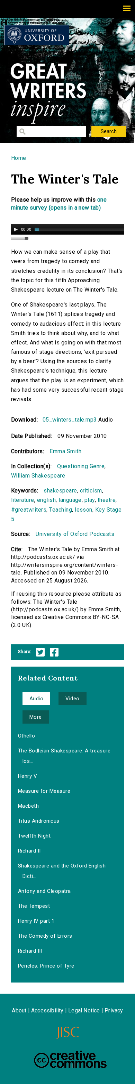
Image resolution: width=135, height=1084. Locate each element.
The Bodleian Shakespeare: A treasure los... (64, 756)
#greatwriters (28, 509)
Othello (26, 736)
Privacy (114, 1010)
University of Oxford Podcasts (75, 534)
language (70, 500)
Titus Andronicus (39, 821)
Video (72, 698)
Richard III (30, 951)
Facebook (54, 652)
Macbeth (28, 806)
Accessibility (47, 1010)
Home (18, 158)
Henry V (27, 776)
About (19, 1010)
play (89, 500)
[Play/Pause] (15, 229)
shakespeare (60, 490)
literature (22, 500)
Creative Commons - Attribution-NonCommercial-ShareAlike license (70, 1059)
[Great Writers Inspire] (36, 35)
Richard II (29, 851)
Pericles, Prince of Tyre (46, 966)
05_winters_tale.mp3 (70, 419)
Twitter (40, 652)
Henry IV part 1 (36, 921)
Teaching (60, 509)
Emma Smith (65, 451)
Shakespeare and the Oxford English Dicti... (62, 871)
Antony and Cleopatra (44, 891)
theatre (107, 500)
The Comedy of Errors (45, 936)
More (35, 717)
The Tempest (34, 906)
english (46, 500)
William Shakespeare (38, 475)
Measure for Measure (44, 791)
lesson (83, 509)
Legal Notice (84, 1010)
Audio (36, 698)
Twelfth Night (34, 836)
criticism (91, 490)
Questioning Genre (81, 466)
